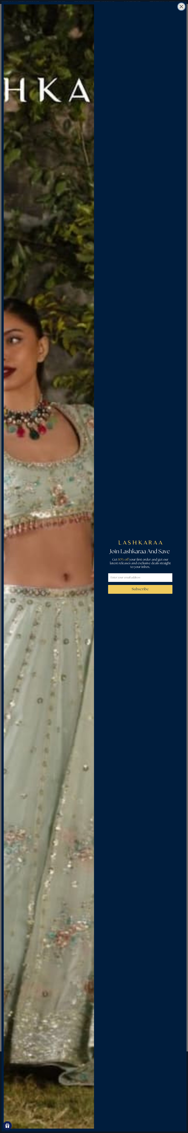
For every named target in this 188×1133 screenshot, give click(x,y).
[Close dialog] (181, 6)
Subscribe (140, 589)
